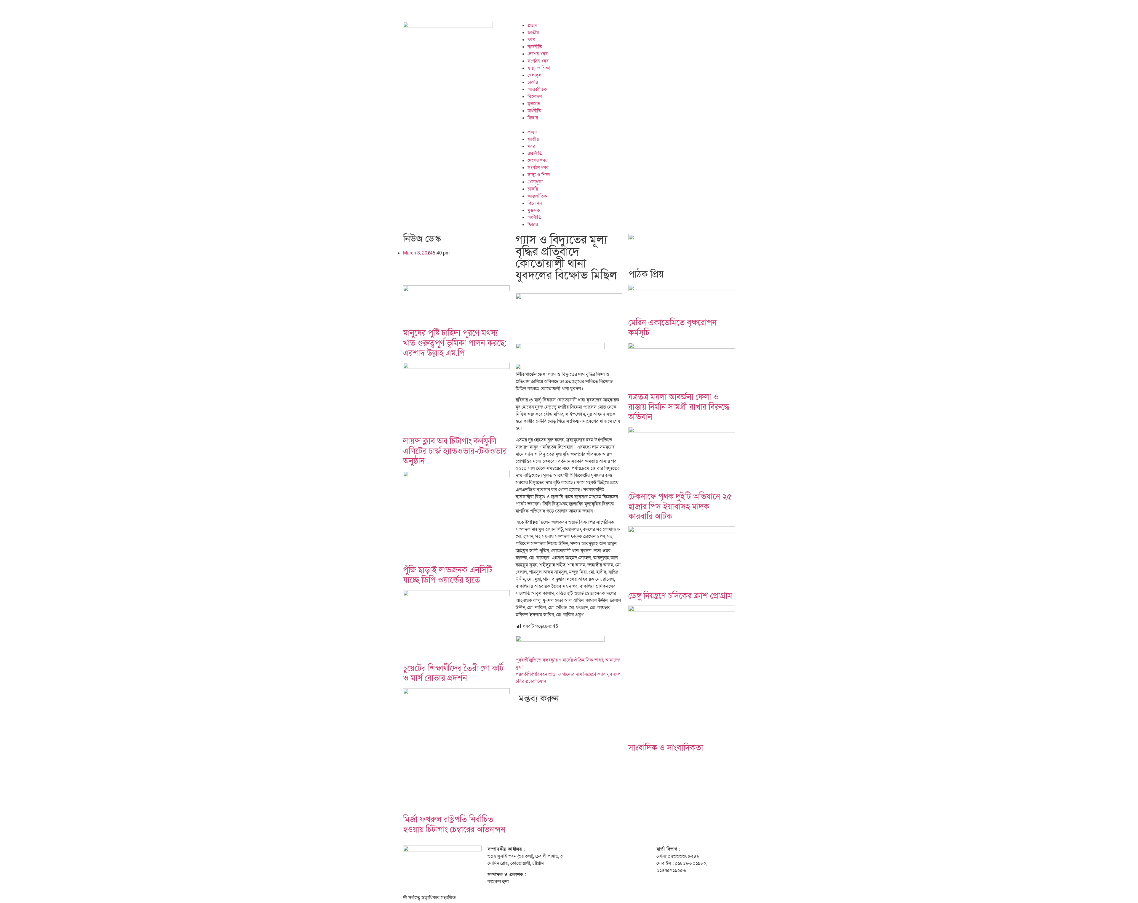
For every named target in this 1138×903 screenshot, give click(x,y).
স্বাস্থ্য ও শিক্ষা (539, 68)
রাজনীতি (535, 47)
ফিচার (533, 118)
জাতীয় (533, 32)
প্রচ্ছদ (532, 25)
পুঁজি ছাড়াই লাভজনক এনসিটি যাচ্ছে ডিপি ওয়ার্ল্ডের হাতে (447, 575)
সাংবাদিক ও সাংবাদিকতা (665, 747)
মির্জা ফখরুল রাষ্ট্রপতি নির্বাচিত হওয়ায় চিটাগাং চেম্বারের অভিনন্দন (454, 824)
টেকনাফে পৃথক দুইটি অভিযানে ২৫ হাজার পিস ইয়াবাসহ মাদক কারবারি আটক (680, 506)
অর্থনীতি (534, 111)
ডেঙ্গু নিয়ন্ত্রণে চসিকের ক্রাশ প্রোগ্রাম (680, 595)
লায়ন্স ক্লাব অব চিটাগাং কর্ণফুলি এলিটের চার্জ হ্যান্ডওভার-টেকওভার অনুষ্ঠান (455, 451)
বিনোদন (535, 96)
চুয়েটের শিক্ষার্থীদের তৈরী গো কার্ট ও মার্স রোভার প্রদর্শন (453, 673)
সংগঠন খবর (538, 61)
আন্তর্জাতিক (537, 89)
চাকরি (533, 82)
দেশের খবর (538, 54)
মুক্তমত (534, 103)
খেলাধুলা (535, 75)
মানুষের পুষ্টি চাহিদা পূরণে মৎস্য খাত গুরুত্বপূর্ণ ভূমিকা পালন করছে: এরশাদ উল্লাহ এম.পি (455, 343)
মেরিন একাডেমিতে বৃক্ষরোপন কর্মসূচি (672, 327)
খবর (531, 39)
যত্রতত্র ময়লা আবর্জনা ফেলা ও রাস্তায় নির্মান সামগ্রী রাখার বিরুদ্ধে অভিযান (678, 407)
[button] (625, 125)
